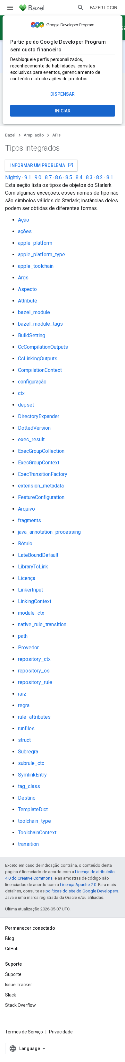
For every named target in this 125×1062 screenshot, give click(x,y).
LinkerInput (30, 590)
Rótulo (25, 543)
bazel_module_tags (40, 324)
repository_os (34, 671)
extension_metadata (41, 486)
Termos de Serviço (24, 1031)
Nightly (13, 177)
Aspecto (27, 289)
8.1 (109, 177)
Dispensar (62, 94)
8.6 (58, 177)
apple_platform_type (41, 254)
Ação (23, 220)
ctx (21, 393)
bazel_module (34, 312)
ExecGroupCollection (41, 451)
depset (26, 405)
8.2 (99, 177)
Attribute (27, 301)
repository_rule (35, 682)
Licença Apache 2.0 (78, 884)
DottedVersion (34, 428)
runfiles (26, 728)
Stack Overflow (20, 1005)
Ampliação (34, 135)
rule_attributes (34, 717)
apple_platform (35, 243)
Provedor (28, 648)
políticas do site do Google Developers (82, 891)
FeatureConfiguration (41, 497)
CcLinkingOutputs (37, 358)
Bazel (10, 135)
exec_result (31, 439)
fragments (29, 520)
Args (23, 278)
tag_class (29, 786)
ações (25, 231)
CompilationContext (40, 370)
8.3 (89, 177)
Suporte (13, 974)
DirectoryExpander (38, 416)
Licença (26, 578)
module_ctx (31, 613)
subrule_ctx (31, 763)
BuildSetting (31, 335)
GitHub (12, 948)
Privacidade (61, 1031)
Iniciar (63, 110)
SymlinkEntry (32, 775)
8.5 (68, 177)
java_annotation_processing (49, 532)
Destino (27, 798)
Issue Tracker (18, 984)
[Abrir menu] (10, 7)
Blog (9, 938)
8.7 (48, 177)
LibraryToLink (33, 567)
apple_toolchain (36, 266)
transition (28, 844)
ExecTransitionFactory (42, 474)
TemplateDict (33, 809)
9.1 (27, 177)
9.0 (38, 177)
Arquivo (26, 509)
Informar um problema (41, 165)
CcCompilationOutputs (43, 347)
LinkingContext (34, 601)
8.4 (79, 177)
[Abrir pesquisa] (81, 8)
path (23, 636)
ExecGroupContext (38, 463)
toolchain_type (34, 821)
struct (24, 740)
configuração (32, 382)
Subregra (28, 752)
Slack (10, 994)
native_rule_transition (42, 624)
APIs (56, 135)
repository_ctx (34, 659)
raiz (22, 694)
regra (23, 705)
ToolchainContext (37, 832)
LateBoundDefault (38, 555)
